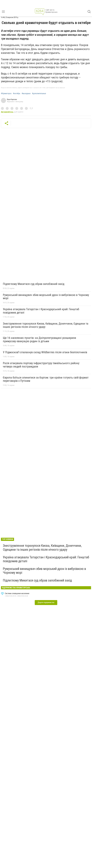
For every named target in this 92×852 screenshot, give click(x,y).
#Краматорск (6, 93)
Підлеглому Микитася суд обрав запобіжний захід (33, 284)
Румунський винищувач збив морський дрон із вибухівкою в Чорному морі (46, 296)
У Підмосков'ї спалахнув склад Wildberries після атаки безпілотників (45, 352)
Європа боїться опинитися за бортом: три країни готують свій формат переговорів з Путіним (46, 379)
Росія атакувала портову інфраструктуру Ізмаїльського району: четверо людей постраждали (41, 364)
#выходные (26, 93)
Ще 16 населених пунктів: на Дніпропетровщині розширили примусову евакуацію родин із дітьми (39, 339)
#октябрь (16, 93)
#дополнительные (39, 93)
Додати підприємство (46, 602)
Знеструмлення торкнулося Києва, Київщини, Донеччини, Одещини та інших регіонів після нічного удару (45, 325)
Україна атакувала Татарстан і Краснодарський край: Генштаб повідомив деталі (41, 311)
